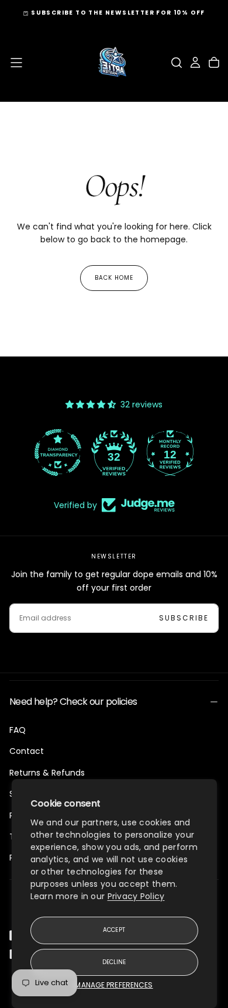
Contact (26, 751)
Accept (114, 929)
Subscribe (184, 618)
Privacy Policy (136, 896)
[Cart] (214, 62)
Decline (114, 962)
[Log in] (195, 62)
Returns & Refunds (47, 773)
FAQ (17, 730)
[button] (16, 63)
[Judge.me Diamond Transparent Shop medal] (57, 452)
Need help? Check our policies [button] (73, 701)
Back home (114, 277)
